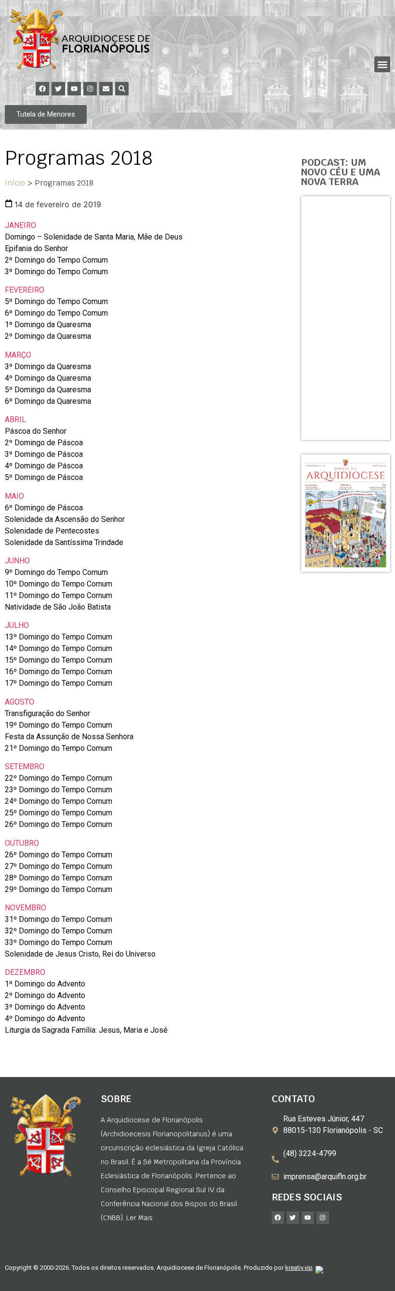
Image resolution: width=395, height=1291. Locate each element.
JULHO (17, 625)
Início (15, 183)
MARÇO (18, 354)
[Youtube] (74, 88)
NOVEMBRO (25, 907)
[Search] (122, 88)
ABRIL (15, 419)
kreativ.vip (299, 1267)
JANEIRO (20, 225)
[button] (382, 64)
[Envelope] (106, 88)
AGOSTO (19, 701)
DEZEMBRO (25, 972)
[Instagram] (90, 88)
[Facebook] (42, 88)
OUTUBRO (22, 843)
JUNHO (17, 560)
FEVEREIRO (24, 289)
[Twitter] (58, 88)
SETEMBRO (24, 766)
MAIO (14, 496)
